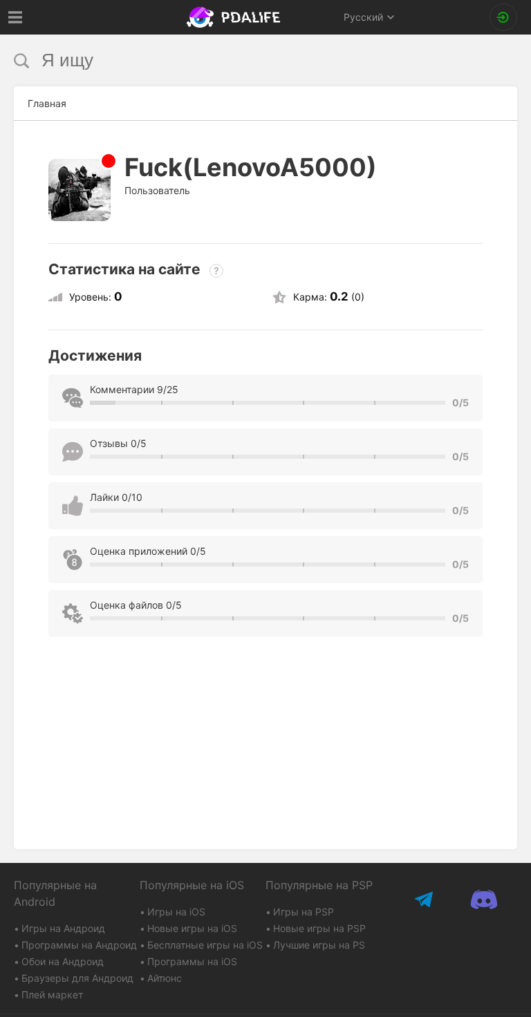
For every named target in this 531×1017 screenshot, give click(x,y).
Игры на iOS (176, 912)
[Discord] (483, 899)
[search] (239, 60)
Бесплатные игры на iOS (205, 945)
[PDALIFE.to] (235, 17)
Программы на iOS (192, 961)
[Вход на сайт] (503, 17)
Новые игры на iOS (192, 928)
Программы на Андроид (79, 945)
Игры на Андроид (63, 928)
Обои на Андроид (62, 961)
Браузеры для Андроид (77, 978)
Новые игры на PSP (319, 928)
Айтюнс (164, 978)
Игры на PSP (303, 912)
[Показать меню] (15, 17)
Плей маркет (52, 994)
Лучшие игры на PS (319, 945)
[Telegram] (424, 899)
